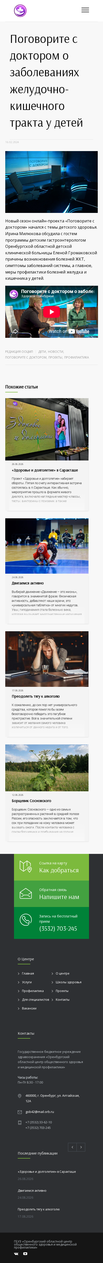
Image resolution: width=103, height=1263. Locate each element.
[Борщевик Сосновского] (47, 767)
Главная (28, 973)
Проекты (55, 357)
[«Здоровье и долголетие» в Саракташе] (47, 429)
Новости (55, 352)
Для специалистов (35, 999)
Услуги (27, 982)
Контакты (63, 999)
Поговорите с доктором (25, 357)
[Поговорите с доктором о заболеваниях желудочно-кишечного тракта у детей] (51, 182)
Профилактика (76, 357)
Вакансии (29, 1008)
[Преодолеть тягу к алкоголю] (47, 659)
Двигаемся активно (28, 582)
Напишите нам (59, 897)
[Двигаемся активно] (47, 546)
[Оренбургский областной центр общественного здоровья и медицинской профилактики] (48, 10)
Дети (42, 352)
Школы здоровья (69, 982)
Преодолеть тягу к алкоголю (36, 696)
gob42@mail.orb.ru (40, 1111)
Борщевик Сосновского (31, 800)
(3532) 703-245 (58, 928)
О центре (63, 973)
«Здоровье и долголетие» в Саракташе (45, 469)
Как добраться (59, 870)
